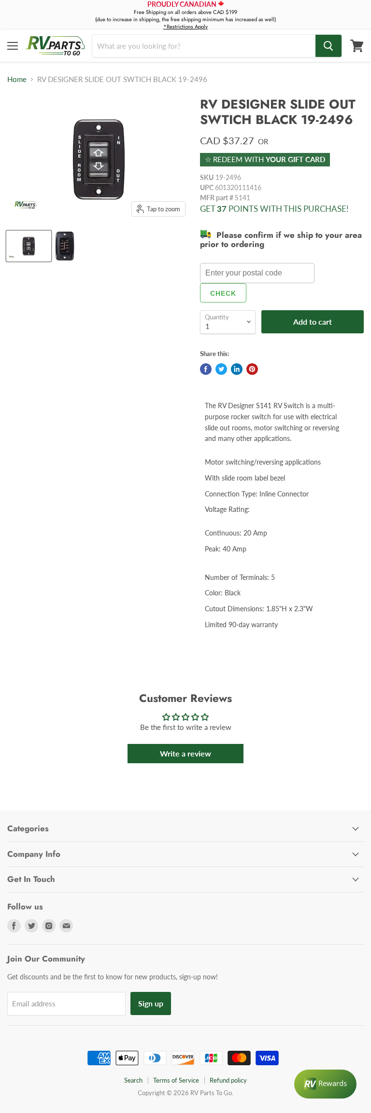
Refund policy (228, 1080)
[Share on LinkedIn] (237, 369)
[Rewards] (325, 1084)
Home (17, 79)
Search (133, 1080)
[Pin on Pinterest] (252, 369)
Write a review (185, 753)
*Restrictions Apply (185, 26)
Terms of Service (176, 1080)
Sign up (150, 1003)
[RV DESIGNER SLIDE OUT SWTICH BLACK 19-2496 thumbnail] (28, 246)
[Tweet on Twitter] (221, 369)
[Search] (328, 46)
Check (223, 293)
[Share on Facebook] (206, 369)
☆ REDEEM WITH (265, 159)
